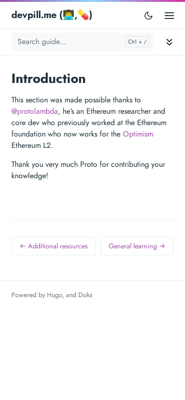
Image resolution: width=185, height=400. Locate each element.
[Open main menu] (169, 15)
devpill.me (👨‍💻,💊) (51, 15)
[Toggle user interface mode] (148, 15)
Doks (85, 295)
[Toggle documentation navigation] (169, 42)
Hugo (54, 295)
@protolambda (34, 111)
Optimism (138, 133)
